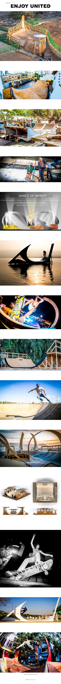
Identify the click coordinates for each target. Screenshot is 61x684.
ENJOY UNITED (31, 6)
